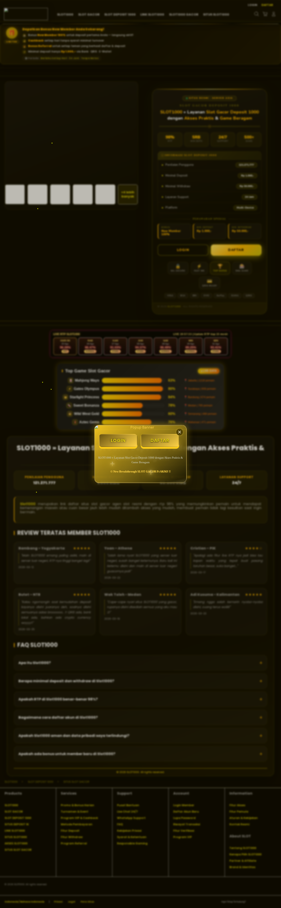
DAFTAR (160, 440)
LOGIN (118, 440)
